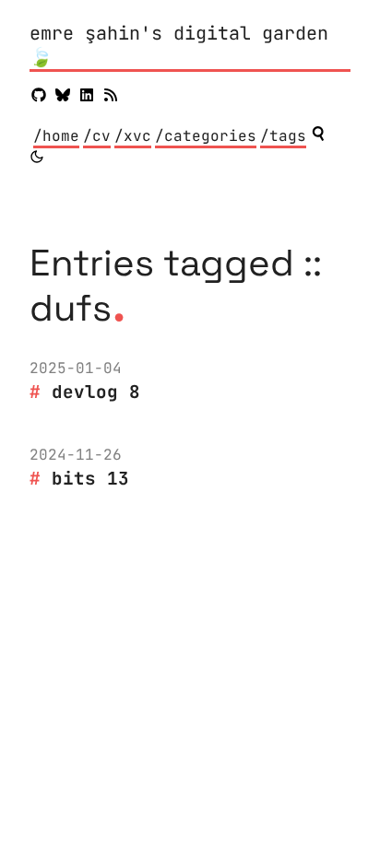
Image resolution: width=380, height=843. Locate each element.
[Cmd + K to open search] (318, 133)
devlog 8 (96, 392)
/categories (205, 136)
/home (56, 136)
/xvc (132, 136)
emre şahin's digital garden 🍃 (179, 45)
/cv (97, 136)
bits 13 (90, 478)
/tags (283, 136)
